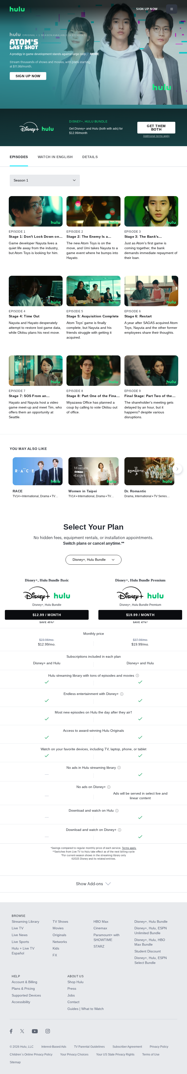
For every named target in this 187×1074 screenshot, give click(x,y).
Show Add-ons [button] (89, 884)
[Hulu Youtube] (39, 1031)
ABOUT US (75, 976)
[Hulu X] (26, 1031)
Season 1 (21, 180)
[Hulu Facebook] (15, 1031)
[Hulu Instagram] (48, 1031)
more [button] (94, 54)
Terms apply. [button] (129, 848)
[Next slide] (177, 469)
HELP (16, 976)
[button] (19, 155)
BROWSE (19, 916)
